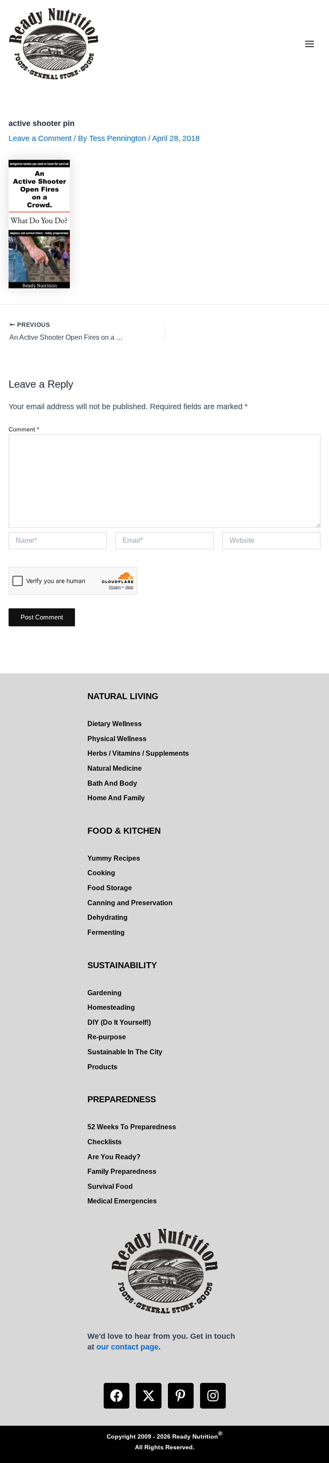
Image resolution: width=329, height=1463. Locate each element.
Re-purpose (106, 1037)
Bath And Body (112, 783)
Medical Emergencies (122, 1201)
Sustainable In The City (124, 1052)
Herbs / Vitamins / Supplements (138, 753)
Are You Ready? (114, 1157)
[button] (116, 1396)
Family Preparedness (121, 1171)
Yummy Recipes (113, 858)
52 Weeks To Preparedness (131, 1127)
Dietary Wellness (114, 723)
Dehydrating (107, 917)
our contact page (127, 1346)
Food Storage (109, 888)
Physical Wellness (117, 738)
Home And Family (116, 798)
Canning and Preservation (130, 903)
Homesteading (111, 1007)
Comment (24, 429)
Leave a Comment (40, 138)
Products (102, 1067)
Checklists (104, 1142)
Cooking (101, 873)
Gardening (104, 992)
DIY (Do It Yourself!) (119, 1022)
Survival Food (110, 1186)
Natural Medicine (114, 768)
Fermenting (106, 932)
